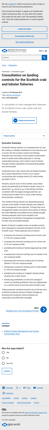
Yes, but (9, 363)
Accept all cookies (24, 29)
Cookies (33, 398)
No (7, 358)
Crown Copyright (8, 403)
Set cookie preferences (24, 42)
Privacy (36, 403)
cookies (11, 4)
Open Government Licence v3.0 (36, 412)
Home (4, 65)
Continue (7, 371)
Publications (12, 65)
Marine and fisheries (13, 95)
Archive (16, 398)
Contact (25, 398)
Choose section (9, 136)
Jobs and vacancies (24, 403)
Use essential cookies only (24, 36)
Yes (7, 352)
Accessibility (6, 398)
